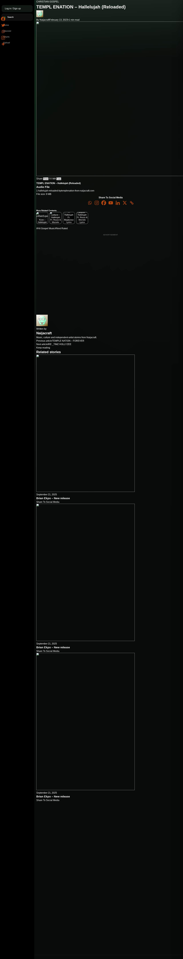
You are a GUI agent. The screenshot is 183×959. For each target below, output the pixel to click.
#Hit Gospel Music (45, 228)
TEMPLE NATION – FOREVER (68, 341)
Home (6, 25)
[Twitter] (3, 25)
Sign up (17, 8)
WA (54, 178)
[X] (125, 203)
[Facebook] (104, 203)
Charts (6, 37)
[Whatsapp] (89, 203)
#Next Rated (61, 228)
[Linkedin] (118, 203)
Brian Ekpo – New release (53, 498)
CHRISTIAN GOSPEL (47, 1)
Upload (6, 42)
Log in (8, 8)
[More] (3, 44)
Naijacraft (44, 20)
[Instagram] (97, 203)
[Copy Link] (132, 203)
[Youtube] (111, 203)
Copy (59, 179)
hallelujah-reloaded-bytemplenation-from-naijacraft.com (66, 190)
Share (45, 179)
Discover (7, 31)
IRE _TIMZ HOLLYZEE (59, 344)
